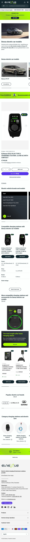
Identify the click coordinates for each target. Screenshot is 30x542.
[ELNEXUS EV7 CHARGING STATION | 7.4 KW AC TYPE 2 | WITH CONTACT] (8, 356)
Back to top (15, 457)
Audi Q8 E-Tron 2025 (8, 197)
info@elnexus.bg (11, 499)
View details (8, 256)
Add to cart (20, 169)
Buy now (15, 344)
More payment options (15, 177)
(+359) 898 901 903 (17, 496)
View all (3, 301)
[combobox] (15, 5)
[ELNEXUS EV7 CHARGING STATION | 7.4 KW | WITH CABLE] (22, 356)
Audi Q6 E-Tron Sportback (9, 205)
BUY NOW (15, 17)
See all (15, 396)
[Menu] (2, 2)
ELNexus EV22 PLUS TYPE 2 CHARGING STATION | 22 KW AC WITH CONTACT (14, 155)
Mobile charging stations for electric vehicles (21, 437)
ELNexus (3, 151)
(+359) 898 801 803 (10, 494)
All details (3, 183)
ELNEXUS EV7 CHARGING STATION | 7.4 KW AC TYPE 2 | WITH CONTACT (7, 368)
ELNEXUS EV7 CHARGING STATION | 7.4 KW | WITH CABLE (21, 367)
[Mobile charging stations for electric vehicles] (21, 428)
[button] (27, 2)
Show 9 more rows (15, 289)
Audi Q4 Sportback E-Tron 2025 (10, 203)
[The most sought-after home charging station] (15, 317)
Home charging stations (7, 436)
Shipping (9, 162)
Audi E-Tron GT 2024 (8, 200)
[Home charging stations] (7, 428)
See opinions (6, 84)
